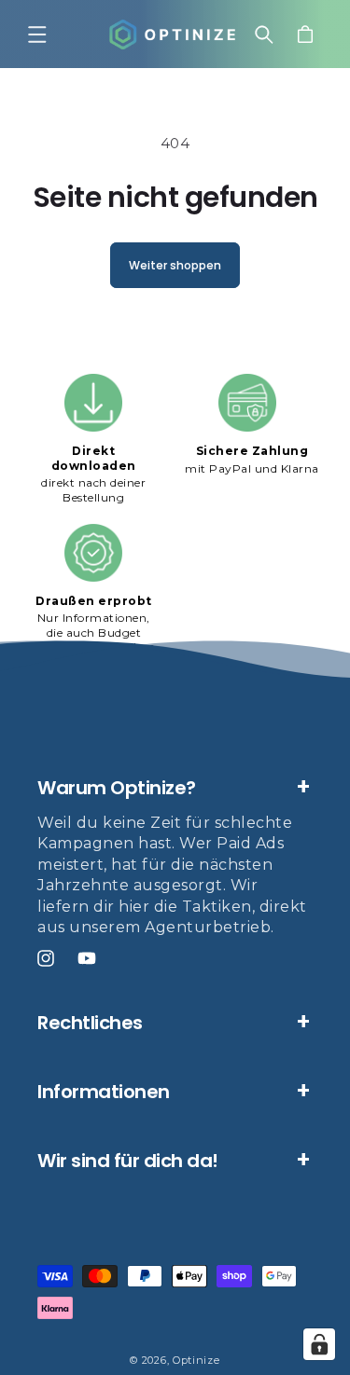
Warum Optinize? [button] (116, 788)
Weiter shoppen (175, 265)
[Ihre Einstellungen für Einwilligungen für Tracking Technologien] (319, 1344)
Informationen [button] (103, 1092)
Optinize (196, 1360)
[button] (37, 34)
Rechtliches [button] (90, 1023)
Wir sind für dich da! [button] (127, 1161)
